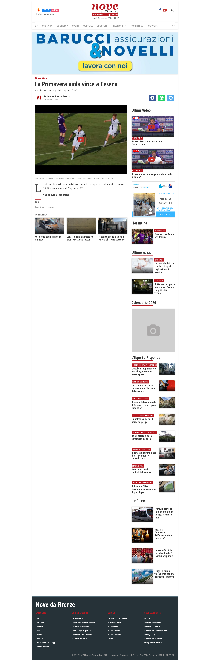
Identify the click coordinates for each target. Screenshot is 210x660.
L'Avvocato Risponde (80, 626)
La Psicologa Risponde (81, 630)
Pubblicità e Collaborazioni (155, 630)
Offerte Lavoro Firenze (117, 618)
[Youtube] (165, 10)
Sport (75, 26)
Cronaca (47, 26)
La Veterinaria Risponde (82, 634)
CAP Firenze (112, 638)
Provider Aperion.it (152, 626)
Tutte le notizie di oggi (45, 642)
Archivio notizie (42, 646)
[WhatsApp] (161, 98)
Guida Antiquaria (79, 638)
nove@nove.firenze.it (153, 642)
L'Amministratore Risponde (83, 622)
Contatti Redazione (152, 622)
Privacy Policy (149, 634)
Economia (62, 26)
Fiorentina (137, 26)
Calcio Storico (77, 618)
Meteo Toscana (114, 634)
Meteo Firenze (114, 630)
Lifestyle (102, 26)
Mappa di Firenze (115, 626)
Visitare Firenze (114, 622)
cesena (51, 207)
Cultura (88, 26)
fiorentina (39, 207)
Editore (147, 618)
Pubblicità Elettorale (153, 638)
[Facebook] (160, 10)
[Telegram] (170, 98)
